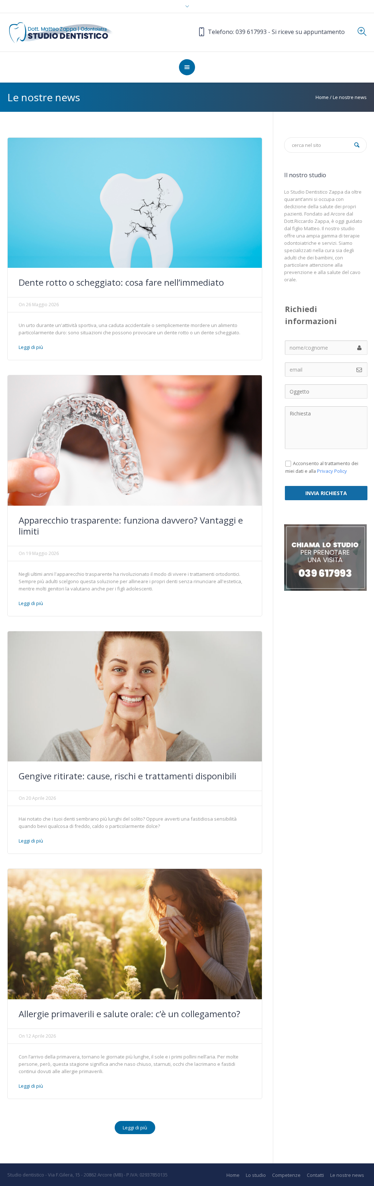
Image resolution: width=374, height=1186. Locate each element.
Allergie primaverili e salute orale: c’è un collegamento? (129, 1014)
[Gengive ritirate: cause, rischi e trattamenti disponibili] (135, 696)
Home (322, 97)
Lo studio (256, 1175)
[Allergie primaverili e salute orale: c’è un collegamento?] (135, 933)
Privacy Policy (332, 471)
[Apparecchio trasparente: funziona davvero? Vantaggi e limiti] (135, 440)
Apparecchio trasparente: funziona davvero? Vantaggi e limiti (131, 525)
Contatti (315, 1175)
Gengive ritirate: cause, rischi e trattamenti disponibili (127, 776)
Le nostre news (347, 1175)
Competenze (286, 1175)
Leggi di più (31, 347)
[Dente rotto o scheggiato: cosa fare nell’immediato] (135, 202)
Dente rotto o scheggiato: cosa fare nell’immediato (121, 282)
